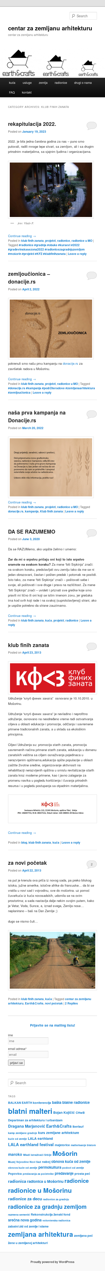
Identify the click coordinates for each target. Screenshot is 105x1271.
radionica (17, 1181)
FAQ (12, 92)
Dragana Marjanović (26, 1126)
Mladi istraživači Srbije (37, 1155)
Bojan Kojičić (64, 1112)
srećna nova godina (25, 1220)
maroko (15, 1154)
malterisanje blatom (83, 1145)
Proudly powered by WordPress (52, 1262)
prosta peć (82, 1173)
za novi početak (27, 862)
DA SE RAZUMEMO (31, 531)
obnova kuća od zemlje (70, 1161)
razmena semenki (19, 1214)
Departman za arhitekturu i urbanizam (35, 1120)
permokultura (49, 1167)
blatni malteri (30, 1111)
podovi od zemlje (73, 1167)
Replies (71, 1003)
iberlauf (78, 1126)
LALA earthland (40, 1138)
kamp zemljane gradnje (22, 1133)
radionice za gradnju (56, 1199)
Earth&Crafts (34, 1003)
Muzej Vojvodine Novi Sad (24, 1162)
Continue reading (22, 235)
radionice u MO (82, 240)
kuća (12, 82)
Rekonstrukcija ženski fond (50, 1214)
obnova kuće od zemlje (22, 1167)
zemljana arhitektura (40, 1234)
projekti (50, 240)
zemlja (43, 82)
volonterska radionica (56, 1220)
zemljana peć (83, 1235)
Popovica (15, 1173)
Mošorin (64, 1153)
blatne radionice (76, 1102)
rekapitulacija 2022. (32, 123)
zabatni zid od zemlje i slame (28, 1226)
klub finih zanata (32, 240)
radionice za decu (25, 1199)
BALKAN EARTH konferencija (29, 1102)
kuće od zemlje (17, 1139)
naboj (46, 1161)
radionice (61, 82)
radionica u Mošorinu (45, 1181)
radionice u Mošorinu (40, 1190)
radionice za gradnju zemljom (47, 1206)
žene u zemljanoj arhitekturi (28, 1243)
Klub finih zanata (51, 511)
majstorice (62, 1145)
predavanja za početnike (38, 1174)
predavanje (64, 1173)
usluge (27, 82)
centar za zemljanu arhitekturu (50, 28)
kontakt (27, 92)
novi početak (54, 1003)
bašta (56, 1102)
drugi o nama (83, 82)
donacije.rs (70, 363)
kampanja (32, 511)
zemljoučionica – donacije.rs (29, 277)
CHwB (80, 1112)
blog (24, 842)
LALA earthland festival (31, 1144)
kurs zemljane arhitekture (58, 1132)
